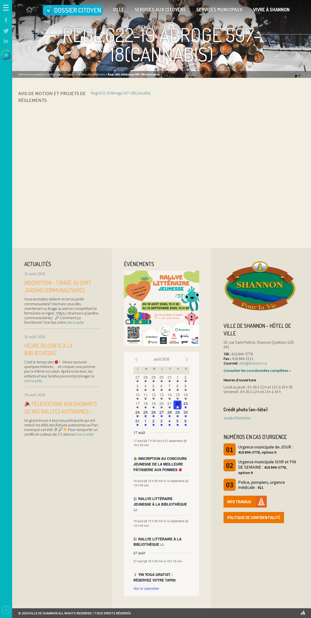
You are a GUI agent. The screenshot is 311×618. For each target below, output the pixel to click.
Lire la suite (74, 322)
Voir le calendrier (146, 588)
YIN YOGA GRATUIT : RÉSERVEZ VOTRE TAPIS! (154, 577)
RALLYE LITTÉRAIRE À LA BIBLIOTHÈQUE (157, 542)
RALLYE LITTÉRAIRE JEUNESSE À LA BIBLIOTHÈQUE (160, 501)
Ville (118, 9)
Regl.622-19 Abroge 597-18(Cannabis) (120, 92)
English (150, 27)
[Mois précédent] (136, 360)
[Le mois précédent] (187, 360)
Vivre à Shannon (271, 9)
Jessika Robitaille (237, 417)
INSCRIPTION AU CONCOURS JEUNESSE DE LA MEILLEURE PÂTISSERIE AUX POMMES (160, 464)
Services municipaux (219, 9)
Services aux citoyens (160, 9)
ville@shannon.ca (253, 363)
